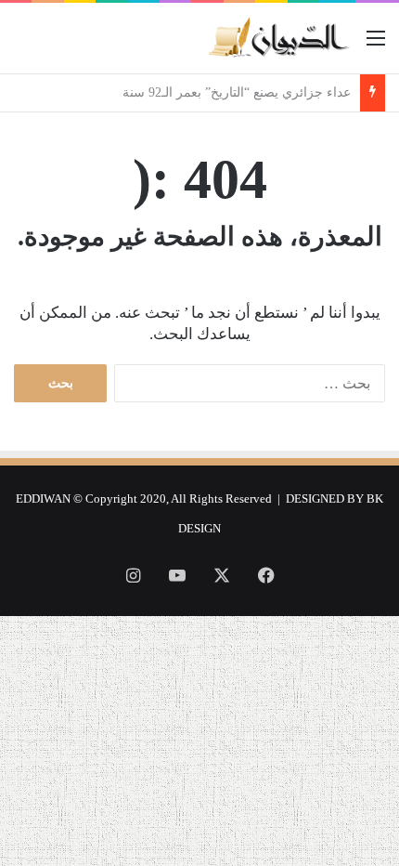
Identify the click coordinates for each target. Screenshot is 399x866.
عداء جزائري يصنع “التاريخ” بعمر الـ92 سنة (233, 92)
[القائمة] (376, 45)
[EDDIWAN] (278, 38)
